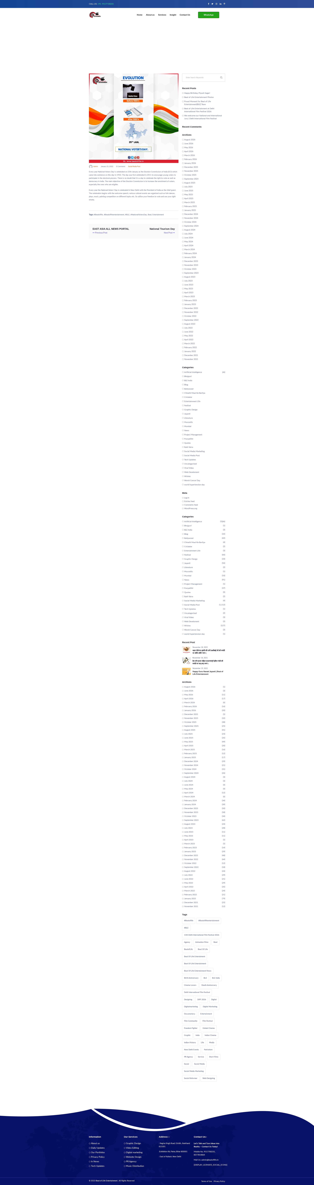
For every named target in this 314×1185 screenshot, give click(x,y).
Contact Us (185, 15)
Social (186, 1064)
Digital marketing (134, 1152)
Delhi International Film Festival (197, 992)
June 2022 (188, 332)
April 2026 (188, 151)
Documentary (189, 1014)
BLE (205, 978)
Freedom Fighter (190, 1028)
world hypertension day (194, 485)
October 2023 (190, 269)
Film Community (190, 1021)
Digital (214, 999)
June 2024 (188, 238)
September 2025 (191, 179)
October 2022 (190, 316)
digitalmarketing (191, 1007)
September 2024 (191, 226)
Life (202, 1042)
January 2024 (190, 257)
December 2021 (191, 355)
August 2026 (189, 140)
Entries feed (189, 501)
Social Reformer (190, 1078)
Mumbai (187, 426)
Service (201, 1057)
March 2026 (189, 155)
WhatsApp (209, 15)
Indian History (190, 1042)
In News (95, 1161)
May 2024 (188, 242)
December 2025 (191, 167)
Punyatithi (188, 439)
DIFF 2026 (201, 999)
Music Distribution (135, 1166)
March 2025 (189, 202)
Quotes (187, 443)
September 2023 (191, 273)
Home (139, 15)
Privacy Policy (98, 1157)
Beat (149, 215)
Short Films (213, 1057)
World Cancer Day (192, 480)
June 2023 (188, 285)
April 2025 (188, 198)
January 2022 (190, 351)
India (198, 1035)
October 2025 (190, 175)
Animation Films (201, 942)
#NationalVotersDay (139, 215)
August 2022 (189, 324)
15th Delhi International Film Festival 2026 (201, 935)
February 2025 (190, 206)
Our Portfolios (98, 1152)
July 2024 (188, 234)
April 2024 (188, 246)
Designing (188, 999)
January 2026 (190, 163)
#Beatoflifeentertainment (114, 215)
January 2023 (190, 304)
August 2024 (189, 230)
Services (162, 15)
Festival (187, 406)
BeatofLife (188, 949)
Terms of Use (206, 1181)
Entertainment (158, 215)
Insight (173, 15)
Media (211, 1042)
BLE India (188, 381)
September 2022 (191, 320)
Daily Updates (98, 1148)
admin (95, 166)
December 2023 (191, 261)
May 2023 (188, 289)
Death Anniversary (209, 985)
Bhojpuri (188, 376)
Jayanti (187, 414)
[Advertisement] (157, 55)
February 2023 (190, 300)
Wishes (187, 476)
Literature (188, 418)
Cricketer (188, 397)
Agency (187, 942)
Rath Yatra (188, 447)
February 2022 (190, 347)
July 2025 (188, 187)
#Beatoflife (98, 215)
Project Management (193, 435)
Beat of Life (203, 949)
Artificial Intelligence (193, 372)
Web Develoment (191, 472)
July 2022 (188, 328)
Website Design (133, 1157)
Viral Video (189, 468)
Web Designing (209, 1078)
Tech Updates (190, 460)
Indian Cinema (210, 1035)
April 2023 (188, 293)
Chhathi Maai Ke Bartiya (194, 393)
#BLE (127, 215)
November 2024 (191, 218)
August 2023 (189, 277)
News (186, 431)
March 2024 (189, 249)
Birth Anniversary (191, 978)
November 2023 (191, 265)
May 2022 (188, 336)
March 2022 (189, 344)
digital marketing (210, 1007)
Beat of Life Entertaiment (194, 956)
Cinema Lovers (190, 985)
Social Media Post (134, 166)
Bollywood (188, 389)
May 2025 (188, 195)
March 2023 (189, 296)
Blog (186, 385)
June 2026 (188, 144)
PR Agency (188, 1057)
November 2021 (191, 359)
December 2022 (191, 308)
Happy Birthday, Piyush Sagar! (197, 93)
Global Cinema (209, 1028)
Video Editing (132, 1148)
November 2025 (191, 171)
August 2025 (189, 183)
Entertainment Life (192, 401)
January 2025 (190, 210)
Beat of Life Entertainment (195, 964)
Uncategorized (190, 464)
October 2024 (190, 222)
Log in (186, 498)
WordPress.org (190, 508)
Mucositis (188, 422)
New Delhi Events (191, 1050)
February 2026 (190, 159)
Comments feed (191, 505)
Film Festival (208, 1021)
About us (150, 15)
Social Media (199, 1064)
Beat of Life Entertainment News (197, 971)
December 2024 (191, 214)
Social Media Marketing (194, 451)
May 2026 (188, 147)
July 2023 (188, 281)
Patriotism (208, 1050)
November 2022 (191, 312)
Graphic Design (190, 410)
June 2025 (188, 191)
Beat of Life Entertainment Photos (199, 97)
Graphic (187, 1035)
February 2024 (190, 253)
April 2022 (188, 340)
